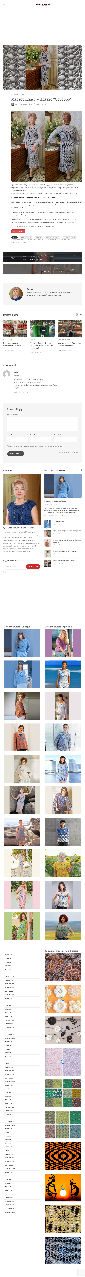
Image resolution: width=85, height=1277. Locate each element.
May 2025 (8, 1009)
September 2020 (10, 1212)
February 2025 (9, 1020)
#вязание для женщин (52, 237)
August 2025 (9, 998)
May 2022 (8, 1139)
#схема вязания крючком (20, 242)
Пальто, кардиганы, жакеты (41, 257)
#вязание (38, 237)
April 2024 (8, 1056)
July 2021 (8, 1176)
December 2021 (9, 1158)
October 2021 (9, 1165)
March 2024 (8, 1060)
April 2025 (8, 1013)
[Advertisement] (42, 26)
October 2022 (9, 1121)
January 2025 (9, 1023)
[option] (15, 335)
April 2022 (8, 1143)
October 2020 (9, 1208)
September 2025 (10, 994)
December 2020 (9, 1201)
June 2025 (8, 1005)
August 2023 (9, 1085)
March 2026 (8, 973)
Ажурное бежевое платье (52, 271)
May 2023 (8, 1096)
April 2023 (8, 1100)
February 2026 (9, 976)
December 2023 (9, 1071)
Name (9, 435)
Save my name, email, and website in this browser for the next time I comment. (36, 446)
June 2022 (8, 1136)
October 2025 (9, 991)
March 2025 (8, 1016)
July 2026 (8, 958)
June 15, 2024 (11, 350)
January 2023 (9, 1110)
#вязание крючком (70, 237)
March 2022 (8, 1147)
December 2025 (9, 984)
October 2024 (9, 1034)
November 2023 (9, 1074)
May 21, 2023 (23, 104)
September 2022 (10, 1125)
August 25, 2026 (53, 504)
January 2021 (9, 1197)
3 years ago (16, 392)
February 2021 (9, 1194)
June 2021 (8, 1179)
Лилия (17, 104)
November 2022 (9, 1118)
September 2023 (10, 1081)
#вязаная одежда (26, 237)
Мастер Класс (17, 94)
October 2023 (9, 1078)
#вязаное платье (18, 240)
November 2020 (9, 1205)
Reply (30, 392)
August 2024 (9, 1042)
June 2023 (8, 1092)
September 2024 (10, 1038)
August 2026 (9, 955)
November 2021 (9, 1161)
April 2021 (8, 1187)
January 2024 (9, 1067)
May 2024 (8, 1052)
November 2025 (9, 987)
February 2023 (9, 1107)
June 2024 (8, 1049)
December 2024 (9, 1027)
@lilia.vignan (24, 215)
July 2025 (8, 1002)
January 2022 (9, 1154)
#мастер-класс (65, 240)
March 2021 (8, 1190)
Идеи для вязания (48, 255)
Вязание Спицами (31, 255)
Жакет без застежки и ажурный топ (36, 259)
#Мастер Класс (52, 240)
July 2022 (8, 1132)
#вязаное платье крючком (35, 240)
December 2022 (9, 1114)
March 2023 (8, 1103)
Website (57, 435)
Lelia (15, 372)
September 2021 (10, 1168)
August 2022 (9, 1129)
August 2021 (9, 1172)
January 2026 (9, 980)
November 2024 (9, 1031)
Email (32, 435)
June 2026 (8, 962)
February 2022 (9, 1150)
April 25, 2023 (38, 352)
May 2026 (8, 965)
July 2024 (8, 1045)
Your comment (12, 414)
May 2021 (8, 1183)
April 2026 (8, 969)
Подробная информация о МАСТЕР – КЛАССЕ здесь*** (33, 198)
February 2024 (9, 1063)
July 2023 (8, 1089)
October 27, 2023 (66, 350)
